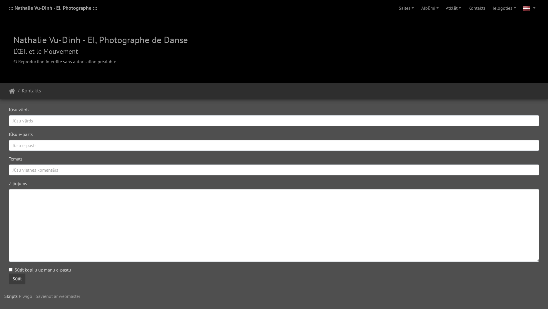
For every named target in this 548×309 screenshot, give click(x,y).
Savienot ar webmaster (58, 296)
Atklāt (452, 8)
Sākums (12, 91)
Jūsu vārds (19, 109)
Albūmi (428, 8)
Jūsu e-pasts (21, 134)
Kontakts (476, 8)
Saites (404, 8)
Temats (16, 159)
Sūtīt (17, 279)
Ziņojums (18, 183)
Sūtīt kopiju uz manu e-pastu (43, 270)
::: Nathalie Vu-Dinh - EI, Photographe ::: (53, 8)
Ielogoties (502, 8)
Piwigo (25, 296)
